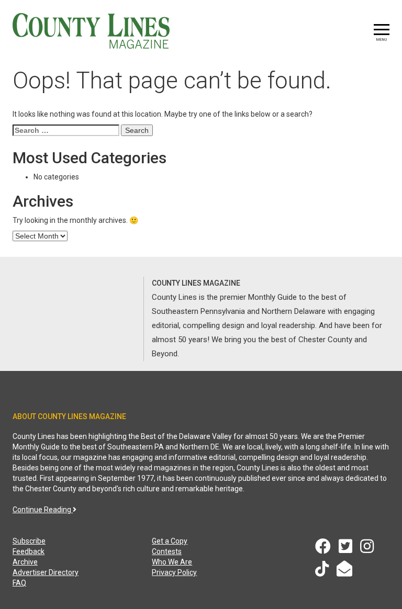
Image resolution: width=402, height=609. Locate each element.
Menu (381, 39)
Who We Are (172, 562)
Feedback (28, 551)
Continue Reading (43, 509)
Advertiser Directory (46, 572)
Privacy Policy (174, 572)
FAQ (19, 583)
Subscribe (29, 541)
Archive (25, 562)
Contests (167, 551)
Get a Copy (169, 541)
